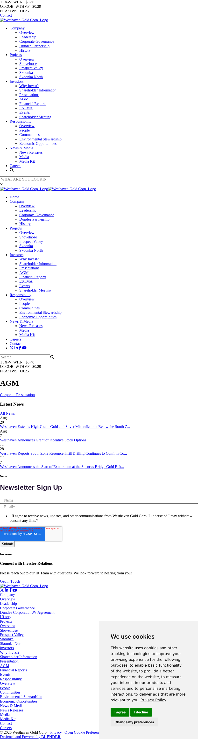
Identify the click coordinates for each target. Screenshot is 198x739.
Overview (27, 32)
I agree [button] (120, 712)
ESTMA (26, 108)
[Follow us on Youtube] (24, 348)
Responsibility (20, 121)
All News (7, 413)
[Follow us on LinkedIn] (16, 348)
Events (24, 112)
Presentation (9, 661)
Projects (16, 55)
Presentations (29, 95)
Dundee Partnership (34, 46)
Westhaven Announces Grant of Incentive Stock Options (43, 440)
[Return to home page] (24, 20)
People (24, 130)
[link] (153, 699)
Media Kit (27, 161)
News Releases (30, 152)
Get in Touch (10, 581)
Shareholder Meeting (35, 117)
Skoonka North (31, 77)
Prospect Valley (31, 68)
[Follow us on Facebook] (20, 348)
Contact (6, 15)
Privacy (56, 732)
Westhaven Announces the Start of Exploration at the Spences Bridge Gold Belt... (62, 467)
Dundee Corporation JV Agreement (27, 612)
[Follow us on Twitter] (12, 348)
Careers (15, 166)
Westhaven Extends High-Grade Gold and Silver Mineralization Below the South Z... (65, 427)
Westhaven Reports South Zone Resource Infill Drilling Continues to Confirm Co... (63, 453)
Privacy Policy (153, 699)
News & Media (21, 148)
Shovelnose (28, 64)
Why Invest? (29, 86)
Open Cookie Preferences (84, 732)
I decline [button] (141, 712)
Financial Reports (32, 104)
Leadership (27, 37)
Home (14, 197)
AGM (23, 99)
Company (17, 28)
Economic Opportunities (38, 143)
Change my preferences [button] (134, 722)
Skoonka (26, 72)
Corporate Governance (36, 41)
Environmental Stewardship (40, 139)
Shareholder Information (38, 90)
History (25, 50)
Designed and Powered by (30, 737)
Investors (16, 81)
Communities (29, 134)
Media (24, 157)
